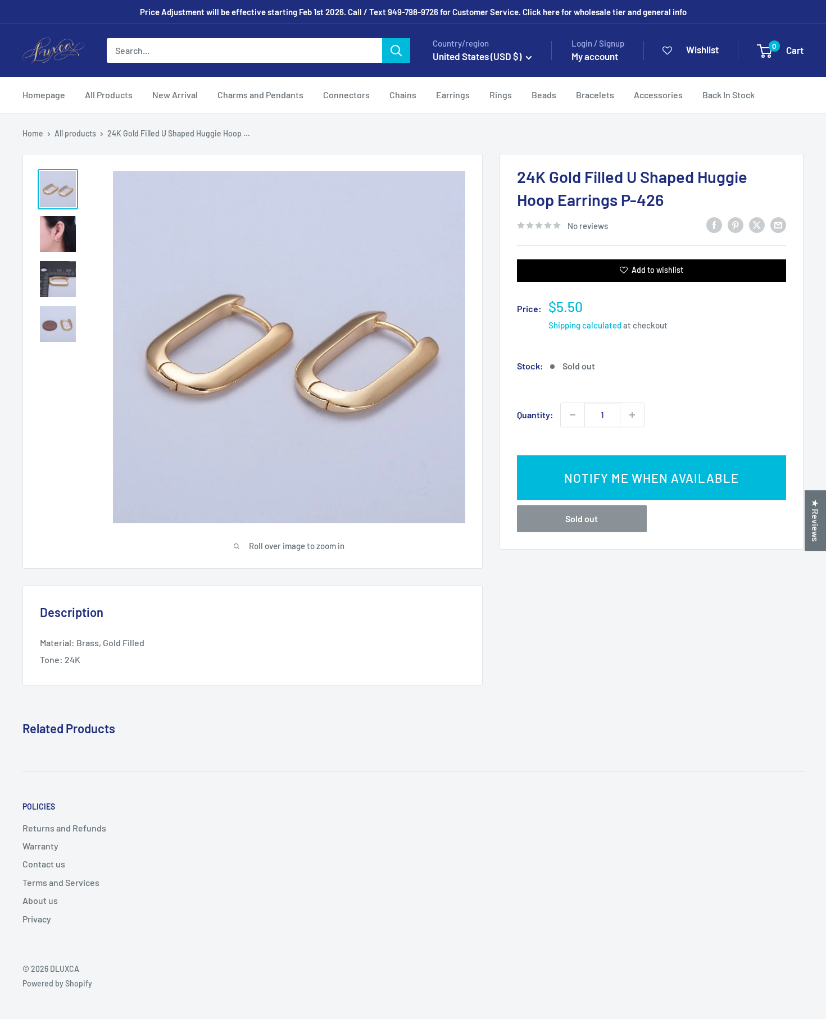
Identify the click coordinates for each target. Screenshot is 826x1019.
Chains (402, 94)
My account (594, 56)
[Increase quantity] (632, 415)
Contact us (43, 863)
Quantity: (535, 414)
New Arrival (175, 94)
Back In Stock (728, 94)
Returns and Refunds (64, 827)
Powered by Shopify (57, 983)
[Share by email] (778, 224)
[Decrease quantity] (572, 415)
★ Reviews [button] (815, 520)
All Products (109, 94)
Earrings (453, 94)
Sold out (581, 518)
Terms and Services (60, 882)
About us (40, 900)
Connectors (346, 94)
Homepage (43, 94)
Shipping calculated (584, 325)
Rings (500, 94)
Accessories (658, 94)
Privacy (36, 918)
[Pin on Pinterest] (735, 224)
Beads (544, 94)
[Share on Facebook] (714, 224)
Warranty (40, 845)
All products (75, 133)
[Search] (396, 50)
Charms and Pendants (260, 94)
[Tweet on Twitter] (757, 224)
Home (32, 133)
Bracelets (595, 94)
